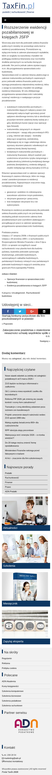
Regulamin (7, 658)
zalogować (17, 359)
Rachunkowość (12, 478)
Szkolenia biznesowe (11, 696)
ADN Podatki (11, 491)
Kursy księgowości (10, 686)
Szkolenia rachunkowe (12, 706)
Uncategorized (18, 293)
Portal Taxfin (7, 772)
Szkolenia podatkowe (11, 701)
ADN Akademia (9, 681)
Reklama (6, 663)
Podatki (8, 473)
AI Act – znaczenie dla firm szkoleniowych (23, 458)
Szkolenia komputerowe (12, 691)
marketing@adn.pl (12, 758)
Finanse (8, 482)
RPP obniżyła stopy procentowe (19, 430)
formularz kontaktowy (13, 761)
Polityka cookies (9, 668)
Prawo (8, 487)
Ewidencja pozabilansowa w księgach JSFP (27, 286)
